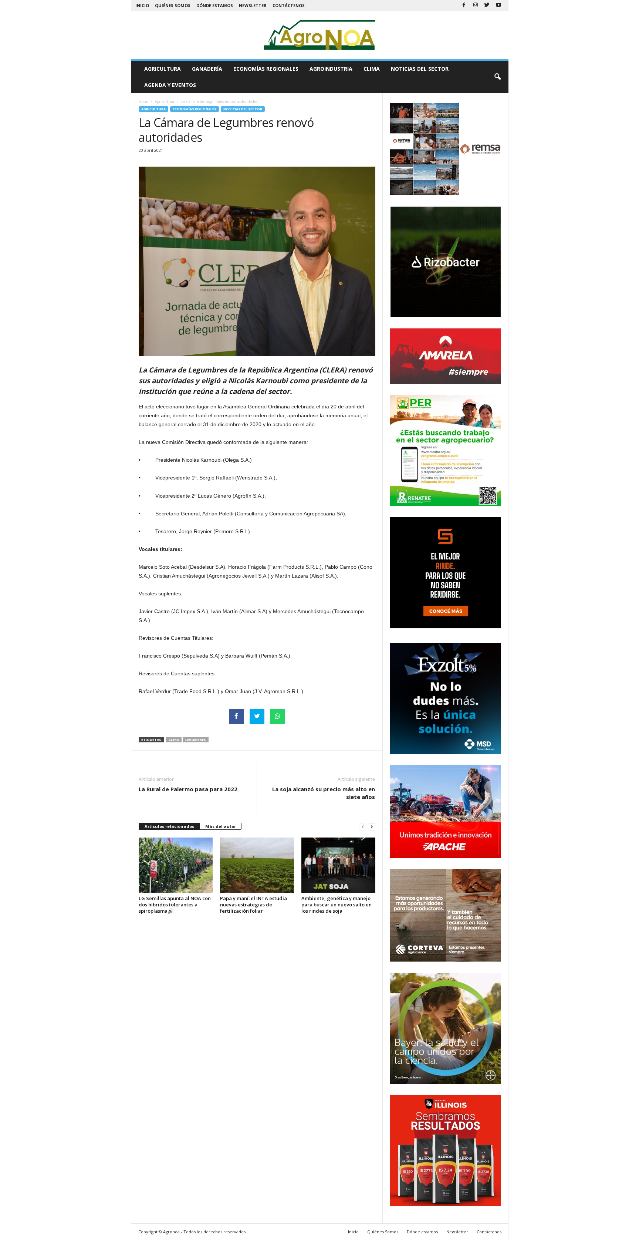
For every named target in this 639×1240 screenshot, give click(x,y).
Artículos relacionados (169, 826)
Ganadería (207, 68)
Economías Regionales (265, 68)
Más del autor (220, 826)
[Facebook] (464, 5)
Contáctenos (289, 5)
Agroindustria (331, 68)
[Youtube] (498, 5)
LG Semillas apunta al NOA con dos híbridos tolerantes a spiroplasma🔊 (175, 904)
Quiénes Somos (172, 5)
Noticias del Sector (420, 68)
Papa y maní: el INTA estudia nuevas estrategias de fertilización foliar (253, 904)
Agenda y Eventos (170, 84)
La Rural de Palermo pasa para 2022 (188, 789)
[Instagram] (475, 5)
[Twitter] (487, 5)
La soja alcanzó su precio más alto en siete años (323, 793)
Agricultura (162, 68)
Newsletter (253, 5)
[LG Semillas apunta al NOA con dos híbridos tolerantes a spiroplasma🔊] (176, 865)
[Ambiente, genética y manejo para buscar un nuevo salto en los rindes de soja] (338, 865)
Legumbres (195, 739)
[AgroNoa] (319, 35)
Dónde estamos (214, 5)
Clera (174, 739)
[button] (497, 77)
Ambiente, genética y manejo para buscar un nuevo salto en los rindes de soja (336, 904)
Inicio (142, 5)
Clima (372, 68)
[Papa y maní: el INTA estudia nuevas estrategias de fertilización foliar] (257, 865)
